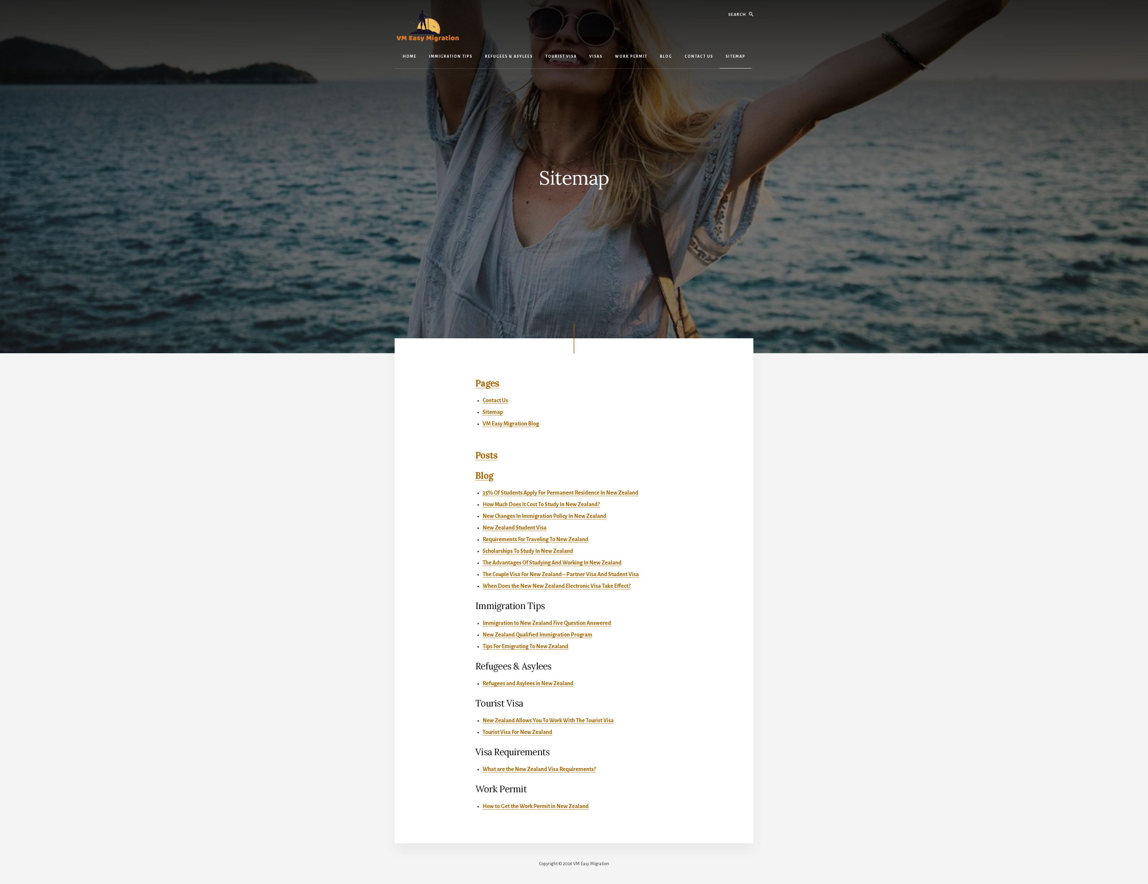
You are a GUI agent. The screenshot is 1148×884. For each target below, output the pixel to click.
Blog (484, 475)
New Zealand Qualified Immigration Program (537, 635)
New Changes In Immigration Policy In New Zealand (544, 516)
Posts (486, 455)
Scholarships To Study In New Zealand (528, 551)
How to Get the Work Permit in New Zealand (536, 806)
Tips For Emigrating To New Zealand (525, 646)
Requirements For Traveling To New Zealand (535, 539)
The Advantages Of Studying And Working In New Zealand (552, 563)
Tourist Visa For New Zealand (517, 732)
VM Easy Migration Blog (511, 424)
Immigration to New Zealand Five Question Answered (547, 623)
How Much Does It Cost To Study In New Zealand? (541, 504)
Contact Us (495, 400)
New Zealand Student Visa (514, 528)
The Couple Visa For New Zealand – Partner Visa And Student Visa (561, 574)
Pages (487, 383)
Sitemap (493, 412)
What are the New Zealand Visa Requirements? (539, 769)
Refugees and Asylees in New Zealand (528, 683)
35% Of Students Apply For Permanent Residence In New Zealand (560, 493)
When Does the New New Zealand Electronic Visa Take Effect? (557, 586)
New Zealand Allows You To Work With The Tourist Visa (548, 721)
